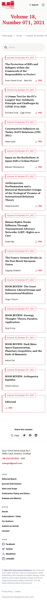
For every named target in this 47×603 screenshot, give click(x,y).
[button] (42, 5)
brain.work (29, 597)
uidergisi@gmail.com (12, 463)
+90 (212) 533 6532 (10, 458)
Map (28, 453)
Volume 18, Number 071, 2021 (20, 57)
